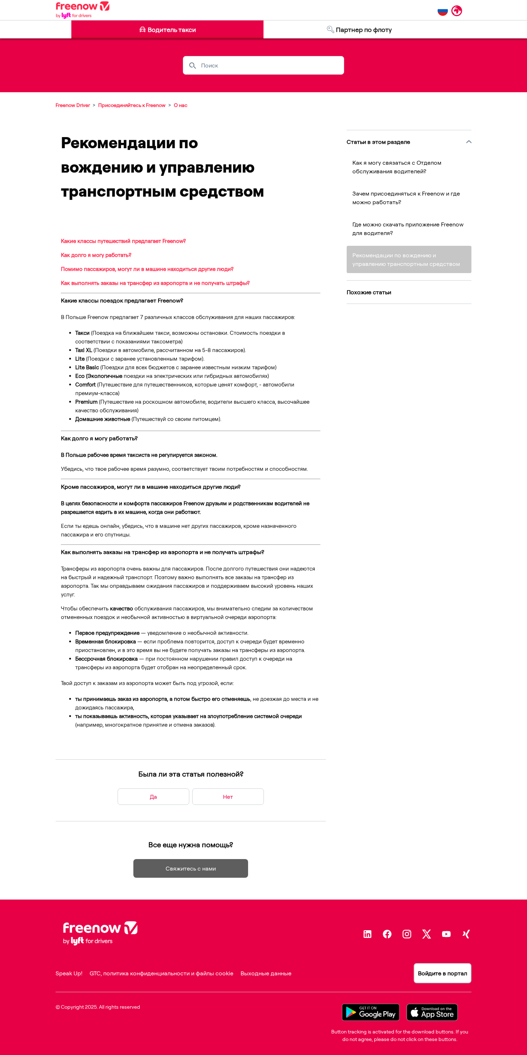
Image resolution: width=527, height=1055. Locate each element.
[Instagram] (407, 934)
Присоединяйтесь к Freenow (132, 105)
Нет (228, 796)
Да (153, 796)
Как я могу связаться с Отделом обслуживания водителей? (396, 167)
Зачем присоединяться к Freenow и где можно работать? (406, 198)
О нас (180, 105)
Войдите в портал (442, 973)
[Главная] (83, 10)
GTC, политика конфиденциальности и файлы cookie (161, 973)
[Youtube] (446, 934)
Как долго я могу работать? (96, 255)
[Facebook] (387, 934)
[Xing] (466, 934)
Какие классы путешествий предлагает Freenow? (123, 241)
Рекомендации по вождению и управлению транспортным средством (406, 259)
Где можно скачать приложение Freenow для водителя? (408, 228)
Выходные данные (266, 973)
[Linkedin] (367, 934)
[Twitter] (426, 934)
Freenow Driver (73, 105)
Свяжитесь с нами (191, 868)
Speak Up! (69, 973)
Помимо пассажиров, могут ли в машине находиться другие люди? (147, 269)
